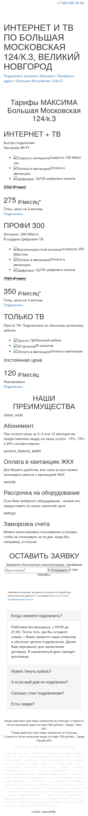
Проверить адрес (24, 747)
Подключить (13, 213)
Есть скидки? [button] (23, 704)
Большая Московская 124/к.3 (39, 80)
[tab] (44, 615)
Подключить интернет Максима (29, 75)
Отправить (59, 570)
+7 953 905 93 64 (70, 2)
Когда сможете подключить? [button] (36, 615)
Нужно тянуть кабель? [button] (31, 671)
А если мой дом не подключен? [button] (39, 682)
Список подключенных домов (56, 747)
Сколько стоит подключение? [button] (37, 693)
